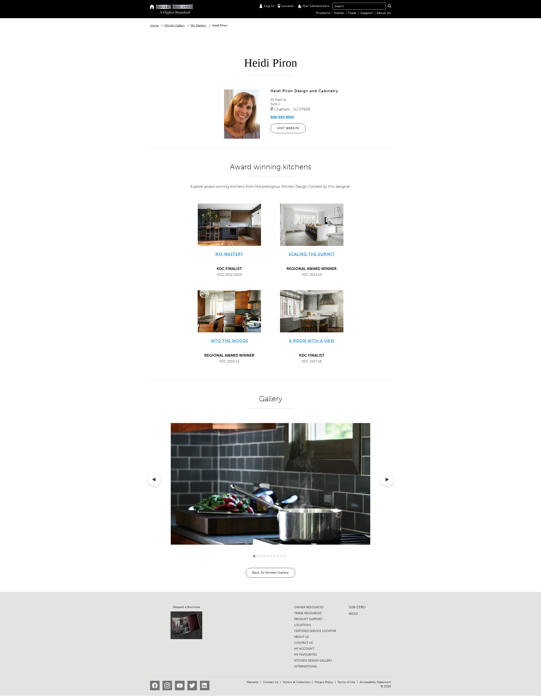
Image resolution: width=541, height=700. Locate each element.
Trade (352, 13)
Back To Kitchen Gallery (270, 572)
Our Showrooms (316, 6)
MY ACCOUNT (304, 649)
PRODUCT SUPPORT (308, 619)
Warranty (253, 682)
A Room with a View (311, 340)
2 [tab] (258, 556)
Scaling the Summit (312, 254)
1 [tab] (254, 556)
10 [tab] (285, 556)
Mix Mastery (198, 25)
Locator (287, 6)
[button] (389, 6)
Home (154, 25)
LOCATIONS (302, 625)
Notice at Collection (296, 682)
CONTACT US (303, 643)
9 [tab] (281, 556)
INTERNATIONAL (305, 666)
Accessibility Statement (375, 682)
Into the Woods (229, 340)
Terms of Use (346, 682)
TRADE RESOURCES (308, 613)
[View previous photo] (154, 480)
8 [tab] (278, 556)
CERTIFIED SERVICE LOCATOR (315, 631)
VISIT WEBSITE (288, 128)
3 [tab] (261, 556)
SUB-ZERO (357, 607)
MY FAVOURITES (305, 654)
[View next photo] (386, 480)
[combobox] (359, 6)
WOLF (353, 614)
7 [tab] (274, 556)
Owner (339, 13)
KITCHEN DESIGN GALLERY (313, 660)
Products (323, 13)
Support (367, 13)
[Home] (152, 7)
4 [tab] (264, 556)
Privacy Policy (324, 682)
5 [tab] (268, 556)
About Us (384, 13)
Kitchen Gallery (174, 25)
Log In (269, 6)
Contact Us (270, 682)
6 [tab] (271, 556)
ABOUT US (301, 637)
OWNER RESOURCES (309, 607)
